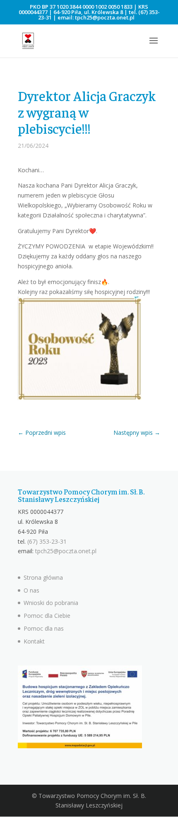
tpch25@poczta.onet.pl (105, 17)
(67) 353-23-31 (47, 541)
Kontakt (34, 641)
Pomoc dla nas (44, 628)
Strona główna (43, 577)
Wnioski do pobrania (51, 603)
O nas (31, 590)
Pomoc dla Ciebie (47, 615)
